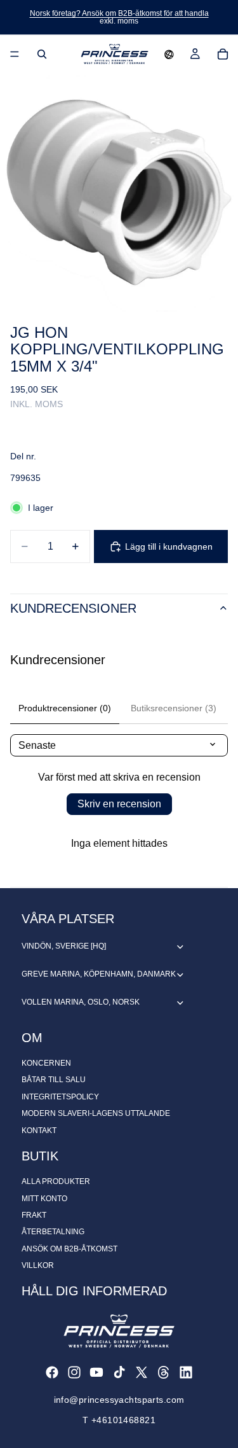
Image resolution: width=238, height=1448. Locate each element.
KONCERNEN (46, 1063)
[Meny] (14, 54)
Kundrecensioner (73, 608)
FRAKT (34, 1215)
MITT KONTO (44, 1198)
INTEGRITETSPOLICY (60, 1096)
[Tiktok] (119, 1372)
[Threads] (163, 1372)
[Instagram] (74, 1372)
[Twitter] (141, 1372)
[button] (169, 54)
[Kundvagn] (223, 54)
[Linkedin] (186, 1372)
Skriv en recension (119, 803)
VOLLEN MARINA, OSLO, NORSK (81, 1002)
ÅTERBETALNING (53, 1231)
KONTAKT (39, 1130)
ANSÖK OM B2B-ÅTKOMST (69, 1248)
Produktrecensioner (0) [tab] (64, 708)
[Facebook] (52, 1372)
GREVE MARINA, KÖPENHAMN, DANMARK (99, 974)
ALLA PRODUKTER (56, 1181)
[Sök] (42, 54)
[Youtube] (96, 1372)
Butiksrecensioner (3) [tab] (173, 708)
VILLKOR (38, 1265)
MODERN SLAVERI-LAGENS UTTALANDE (96, 1113)
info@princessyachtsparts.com (119, 1400)
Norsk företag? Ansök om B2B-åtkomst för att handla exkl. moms (119, 17)
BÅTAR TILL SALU (54, 1079)
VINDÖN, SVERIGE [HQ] (64, 946)
